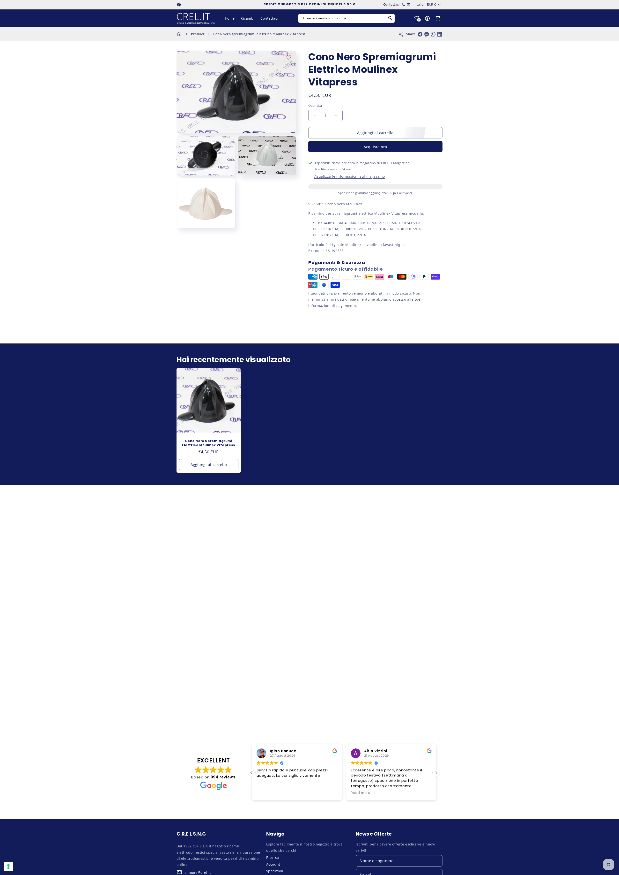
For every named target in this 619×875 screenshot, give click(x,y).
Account (273, 864)
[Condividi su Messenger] (426, 34)
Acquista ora (375, 146)
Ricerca (272, 857)
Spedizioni (275, 871)
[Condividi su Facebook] (420, 34)
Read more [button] (331, 793)
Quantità (315, 105)
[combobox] (346, 18)
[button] (438, 18)
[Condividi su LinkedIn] (439, 34)
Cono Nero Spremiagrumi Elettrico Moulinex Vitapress (208, 443)
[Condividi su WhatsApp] (433, 34)
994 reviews (223, 777)
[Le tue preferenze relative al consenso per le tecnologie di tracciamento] (8, 866)
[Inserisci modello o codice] (390, 18)
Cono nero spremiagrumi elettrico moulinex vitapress (259, 34)
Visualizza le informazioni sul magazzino (349, 176)
